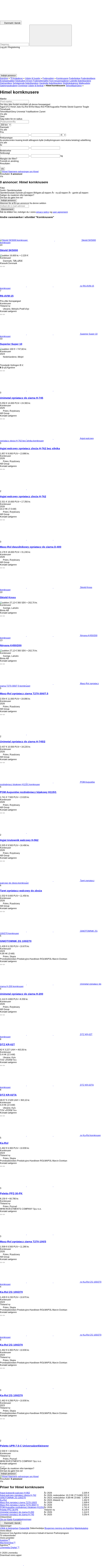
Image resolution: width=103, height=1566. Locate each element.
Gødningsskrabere (9, 85)
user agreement (60, 212)
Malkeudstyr (84, 83)
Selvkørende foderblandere (26, 83)
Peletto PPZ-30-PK (11, 1193)
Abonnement (7, 209)
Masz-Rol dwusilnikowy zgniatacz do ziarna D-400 (30, 546)
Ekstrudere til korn (24, 81)
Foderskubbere (88, 78)
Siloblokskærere (70, 83)
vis (2, 169)
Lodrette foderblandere (80, 81)
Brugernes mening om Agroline (59, 1528)
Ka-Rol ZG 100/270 (11, 1292)
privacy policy (42, 212)
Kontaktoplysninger (22, 1519)
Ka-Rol (4, 1143)
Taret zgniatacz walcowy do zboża (21, 890)
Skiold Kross (8, 597)
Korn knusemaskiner (59, 81)
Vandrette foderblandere (50, 83)
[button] (51, 61)
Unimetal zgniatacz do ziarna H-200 (21, 994)
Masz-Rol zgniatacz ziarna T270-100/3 (23, 1241)
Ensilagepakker (7, 81)
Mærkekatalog (81, 1528)
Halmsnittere (6, 83)
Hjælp (9, 1519)
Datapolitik (24, 1528)
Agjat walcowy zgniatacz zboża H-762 (23, 496)
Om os (3, 1519)
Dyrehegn (23, 85)
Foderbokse (74, 78)
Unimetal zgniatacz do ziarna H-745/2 (22, 741)
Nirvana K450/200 (11, 645)
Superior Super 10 (11, 344)
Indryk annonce (8, 200)
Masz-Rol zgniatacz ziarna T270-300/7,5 (24, 693)
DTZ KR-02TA (8, 1094)
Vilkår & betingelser (9, 1528)
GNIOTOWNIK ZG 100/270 (16, 941)
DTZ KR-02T (7, 1044)
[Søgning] (50, 35)
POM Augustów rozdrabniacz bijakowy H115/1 (28, 792)
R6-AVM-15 (7, 295)
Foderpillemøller (41, 81)
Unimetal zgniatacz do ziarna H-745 (21, 397)
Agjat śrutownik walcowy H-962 (19, 840)
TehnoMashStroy (74, 85)
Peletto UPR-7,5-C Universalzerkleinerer (24, 1445)
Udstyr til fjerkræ (36, 85)
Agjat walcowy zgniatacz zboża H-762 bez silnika (30, 448)
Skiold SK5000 (9, 250)
